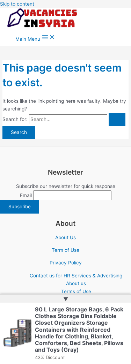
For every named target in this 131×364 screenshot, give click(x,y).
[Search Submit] (117, 119)
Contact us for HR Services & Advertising (76, 275)
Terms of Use (76, 291)
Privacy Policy (66, 262)
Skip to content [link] (17, 4)
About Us (65, 237)
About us (76, 283)
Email (26, 195)
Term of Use (65, 250)
